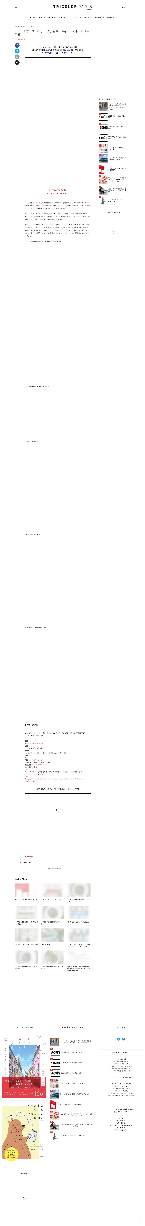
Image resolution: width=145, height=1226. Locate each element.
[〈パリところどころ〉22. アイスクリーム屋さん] (26, 912)
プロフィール (121, 1121)
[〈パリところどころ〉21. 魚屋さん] (79, 912)
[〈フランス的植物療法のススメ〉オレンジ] (53, 957)
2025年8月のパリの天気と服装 (117, 138)
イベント (17, 26)
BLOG (109, 17)
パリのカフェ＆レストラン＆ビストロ (121, 1084)
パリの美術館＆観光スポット (121, 1088)
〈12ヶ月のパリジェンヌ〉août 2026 (117, 200)
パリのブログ (121, 1128)
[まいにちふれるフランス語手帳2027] (26, 890)
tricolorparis (20, 39)
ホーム (121, 1118)
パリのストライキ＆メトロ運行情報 (121, 1066)
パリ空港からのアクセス (121, 1064)
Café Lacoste (45, 944)
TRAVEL (76, 17)
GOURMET (63, 17)
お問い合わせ (121, 1123)
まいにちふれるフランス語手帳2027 (26, 900)
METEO (87, 17)
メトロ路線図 (37, 765)
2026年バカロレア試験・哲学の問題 (26, 944)
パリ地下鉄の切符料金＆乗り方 (121, 1061)
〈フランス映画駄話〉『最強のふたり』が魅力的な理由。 (117, 190)
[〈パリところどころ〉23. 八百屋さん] (53, 890)
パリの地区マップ (36, 760)
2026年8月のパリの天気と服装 (117, 117)
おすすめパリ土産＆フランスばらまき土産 (120, 1096)
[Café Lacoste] (53, 935)
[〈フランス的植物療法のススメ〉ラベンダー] (26, 957)
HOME (32, 17)
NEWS (41, 17)
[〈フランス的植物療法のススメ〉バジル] (53, 912)
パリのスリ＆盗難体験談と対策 (121, 1071)
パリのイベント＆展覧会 (121, 1091)
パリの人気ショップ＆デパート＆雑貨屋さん (121, 1093)
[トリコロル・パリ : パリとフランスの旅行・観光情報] (72, 7)
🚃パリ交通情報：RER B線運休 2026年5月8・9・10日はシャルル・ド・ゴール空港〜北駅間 (79, 969)
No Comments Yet (25, 862)
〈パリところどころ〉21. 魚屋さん (78, 922)
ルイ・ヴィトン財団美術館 (42, 206)
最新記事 (30, 856)
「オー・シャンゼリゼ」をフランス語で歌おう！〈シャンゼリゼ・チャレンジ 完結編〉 (117, 106)
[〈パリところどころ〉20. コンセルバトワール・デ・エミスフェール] (79, 935)
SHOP (51, 17)
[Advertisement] (58, 166)
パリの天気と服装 (120, 1059)
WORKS (98, 17)
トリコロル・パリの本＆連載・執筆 (121, 1125)
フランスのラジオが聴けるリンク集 (117, 148)
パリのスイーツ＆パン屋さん (121, 1086)
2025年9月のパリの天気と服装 (117, 127)
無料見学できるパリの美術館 (121, 1068)
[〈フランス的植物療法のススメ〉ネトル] (79, 890)
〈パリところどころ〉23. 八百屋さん (52, 900)
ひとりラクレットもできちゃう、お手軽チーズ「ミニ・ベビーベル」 (117, 179)
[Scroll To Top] (140, 1221)
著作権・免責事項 (120, 1130)
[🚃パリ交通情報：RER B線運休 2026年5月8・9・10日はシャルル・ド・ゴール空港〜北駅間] (79, 957)
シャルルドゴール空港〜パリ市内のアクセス (117, 159)
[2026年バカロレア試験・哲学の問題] (26, 935)
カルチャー (22, 26)
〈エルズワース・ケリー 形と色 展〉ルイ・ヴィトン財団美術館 (52, 33)
